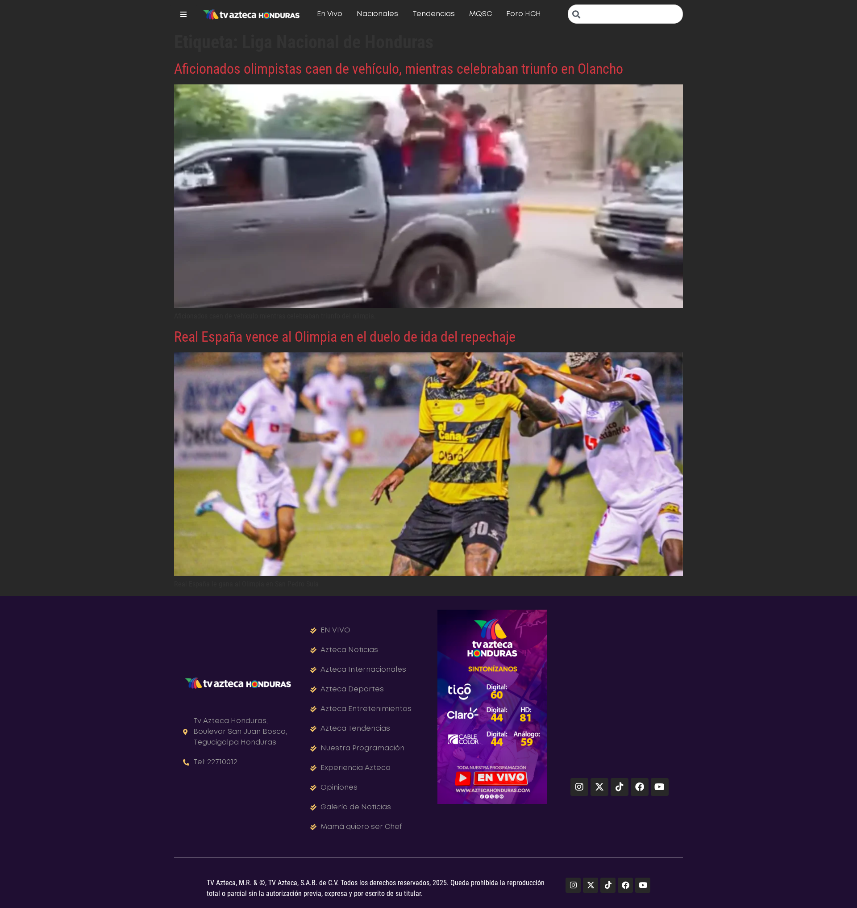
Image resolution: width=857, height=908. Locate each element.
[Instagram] (579, 787)
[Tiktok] (619, 787)
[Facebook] (640, 787)
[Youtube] (660, 787)
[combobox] (625, 14)
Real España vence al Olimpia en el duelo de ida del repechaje (345, 336)
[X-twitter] (599, 787)
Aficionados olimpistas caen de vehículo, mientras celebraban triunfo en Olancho (398, 68)
